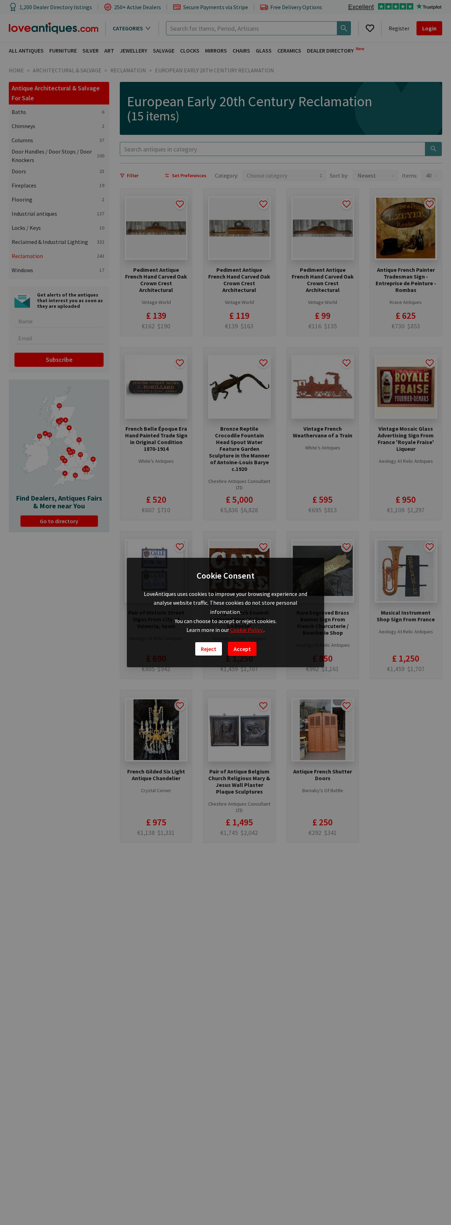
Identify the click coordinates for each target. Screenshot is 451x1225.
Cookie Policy (247, 629)
